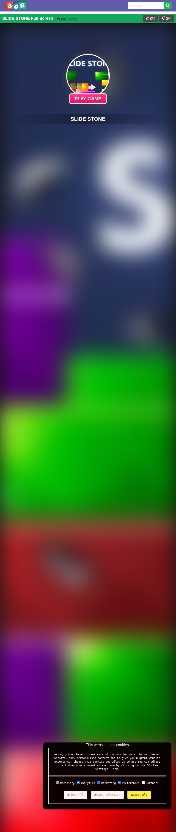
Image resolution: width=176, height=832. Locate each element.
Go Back (69, 19)
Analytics (88, 783)
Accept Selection (107, 794)
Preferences (131, 783)
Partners (152, 783)
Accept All (139, 794)
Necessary (67, 783)
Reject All (75, 794)
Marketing (108, 783)
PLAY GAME (88, 98)
